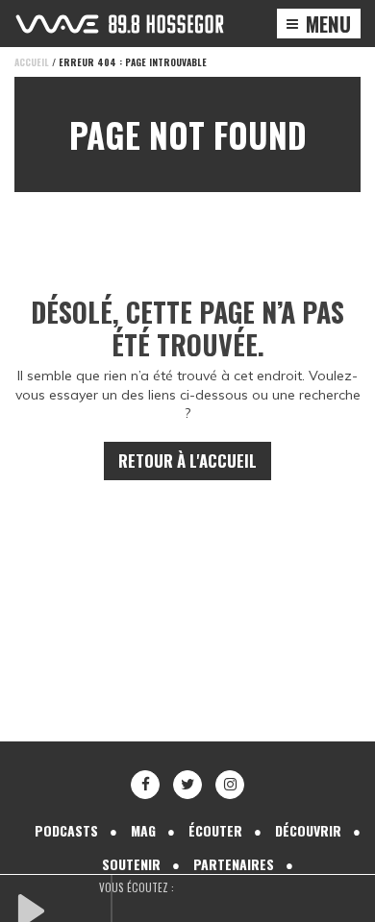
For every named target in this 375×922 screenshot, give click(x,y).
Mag (143, 830)
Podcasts (66, 830)
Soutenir (131, 864)
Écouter (215, 830)
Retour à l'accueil (187, 461)
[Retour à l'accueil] (119, 24)
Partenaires (233, 864)
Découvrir (308, 830)
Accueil (31, 62)
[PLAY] (62, 908)
